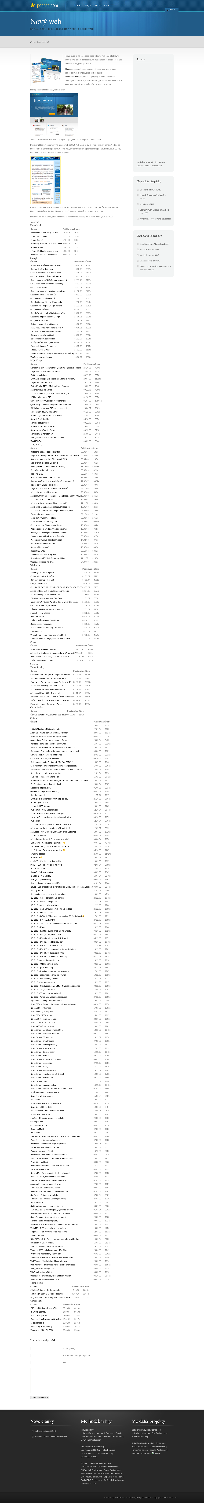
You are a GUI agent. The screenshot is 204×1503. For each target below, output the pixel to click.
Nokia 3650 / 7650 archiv (41, 1015)
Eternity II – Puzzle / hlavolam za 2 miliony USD (50, 682)
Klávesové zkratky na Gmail (42, 335)
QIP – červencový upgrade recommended (48, 401)
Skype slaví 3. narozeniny (41, 434)
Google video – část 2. (40, 309)
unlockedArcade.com (90, 1433)
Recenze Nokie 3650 (39, 1169)
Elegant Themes (144, 1497)
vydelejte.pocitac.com (141, 1433)
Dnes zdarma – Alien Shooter (43, 649)
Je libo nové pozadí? (39, 1315)
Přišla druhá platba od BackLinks (44, 620)
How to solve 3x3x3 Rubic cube (44, 485)
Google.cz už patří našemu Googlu (45, 317)
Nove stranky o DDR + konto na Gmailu (47, 1111)
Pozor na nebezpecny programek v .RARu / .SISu (51, 1158)
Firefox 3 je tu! (36, 240)
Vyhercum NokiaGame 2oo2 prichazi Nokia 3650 (51, 1257)
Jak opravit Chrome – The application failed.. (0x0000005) (55, 496)
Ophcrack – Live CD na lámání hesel (46, 525)
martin (142, 250)
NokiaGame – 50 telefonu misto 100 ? (46, 1030)
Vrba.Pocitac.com (139, 1437)
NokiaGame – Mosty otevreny (43, 1070)
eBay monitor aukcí (38, 584)
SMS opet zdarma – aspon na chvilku (46, 1206)
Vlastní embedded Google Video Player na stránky (52, 353)
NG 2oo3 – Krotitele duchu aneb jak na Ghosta (50, 931)
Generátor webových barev (42, 470)
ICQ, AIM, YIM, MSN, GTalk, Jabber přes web (49, 386)
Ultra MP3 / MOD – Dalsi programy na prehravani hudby (54, 1239)
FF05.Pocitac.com (88, 1473)
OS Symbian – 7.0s (38, 1125)
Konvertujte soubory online (42, 514)
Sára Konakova (146, 244)
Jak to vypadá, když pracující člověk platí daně (50, 828)
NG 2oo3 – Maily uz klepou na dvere (46, 935)
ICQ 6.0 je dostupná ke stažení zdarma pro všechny (52, 379)
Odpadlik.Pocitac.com (113, 1477)
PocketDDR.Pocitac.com (91, 1480)
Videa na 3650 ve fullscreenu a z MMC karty (49, 1250)
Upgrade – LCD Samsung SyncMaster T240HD (50, 1297)
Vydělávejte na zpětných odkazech (152, 162)
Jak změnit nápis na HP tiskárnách (45, 595)
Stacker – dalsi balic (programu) (44, 1221)
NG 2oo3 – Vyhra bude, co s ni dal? (45, 993)
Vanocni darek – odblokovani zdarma (46, 1246)
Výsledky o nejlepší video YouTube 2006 (48, 635)
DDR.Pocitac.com (88, 1467)
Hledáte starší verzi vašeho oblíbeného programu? (52, 481)
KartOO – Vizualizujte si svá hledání (45, 331)
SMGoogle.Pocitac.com (114, 1480)
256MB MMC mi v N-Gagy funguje (45, 729)
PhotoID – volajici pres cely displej (45, 1140)
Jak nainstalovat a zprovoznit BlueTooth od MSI (50, 824)
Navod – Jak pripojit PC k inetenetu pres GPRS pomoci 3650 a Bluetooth (61, 887)
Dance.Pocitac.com (112, 1470)
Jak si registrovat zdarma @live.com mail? (48, 503)
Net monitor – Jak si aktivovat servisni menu (49, 894)
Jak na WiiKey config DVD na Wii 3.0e (46, 686)
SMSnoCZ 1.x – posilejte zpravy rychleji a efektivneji (53, 1210)
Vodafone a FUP (147, 204)
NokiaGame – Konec (39, 1056)
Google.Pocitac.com (39, 320)
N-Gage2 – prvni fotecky (40, 879)
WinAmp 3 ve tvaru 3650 (41, 1272)
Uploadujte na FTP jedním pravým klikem (48, 558)
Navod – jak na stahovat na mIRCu (45, 883)
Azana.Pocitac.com (157, 1447)
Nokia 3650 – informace (40, 1008)
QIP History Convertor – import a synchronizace (50, 404)
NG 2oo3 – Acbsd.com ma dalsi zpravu (47, 898)
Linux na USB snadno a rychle (43, 522)
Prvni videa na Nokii (39, 1162)
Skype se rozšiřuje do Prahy (42, 430)
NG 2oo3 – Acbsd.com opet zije (44, 901)
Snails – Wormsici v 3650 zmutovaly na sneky (50, 1213)
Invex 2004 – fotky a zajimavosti (44, 810)
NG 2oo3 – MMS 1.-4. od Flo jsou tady (46, 942)
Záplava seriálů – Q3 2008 (41, 1330)
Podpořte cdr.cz (37, 617)
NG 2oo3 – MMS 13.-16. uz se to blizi (46, 946)
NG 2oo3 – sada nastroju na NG (44, 979)
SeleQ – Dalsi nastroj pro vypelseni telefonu (49, 1191)
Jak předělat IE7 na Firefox (42, 500)
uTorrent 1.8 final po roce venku (44, 251)
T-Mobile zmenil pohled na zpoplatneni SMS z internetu (54, 1224)
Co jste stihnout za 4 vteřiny (42, 576)
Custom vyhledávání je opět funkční (45, 273)
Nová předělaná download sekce (44, 1092)
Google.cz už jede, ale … (41, 788)
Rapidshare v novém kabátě (42, 544)
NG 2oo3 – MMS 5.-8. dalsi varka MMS (47, 953)
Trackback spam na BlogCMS (43, 555)
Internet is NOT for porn (40, 806)
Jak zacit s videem (38, 835)
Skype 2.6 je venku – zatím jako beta (46, 415)
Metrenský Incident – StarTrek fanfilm (46, 244)
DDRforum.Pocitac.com (113, 1437)
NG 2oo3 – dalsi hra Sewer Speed (45, 905)
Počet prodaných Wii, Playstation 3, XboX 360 (50, 700)
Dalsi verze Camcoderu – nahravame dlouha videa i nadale (56, 769)
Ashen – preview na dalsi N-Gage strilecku (48, 736)
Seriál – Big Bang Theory (41, 1326)
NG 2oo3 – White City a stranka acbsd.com (48, 997)
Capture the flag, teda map (41, 269)
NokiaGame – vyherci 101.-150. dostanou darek (51, 1089)
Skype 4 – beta (36, 247)
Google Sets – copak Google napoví (46, 306)
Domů (77, 5)
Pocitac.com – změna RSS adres (44, 1147)
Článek (33, 262)
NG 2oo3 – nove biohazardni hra (44, 960)
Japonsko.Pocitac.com (141, 1453)
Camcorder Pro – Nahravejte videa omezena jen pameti (54, 751)
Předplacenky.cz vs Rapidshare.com (46, 540)
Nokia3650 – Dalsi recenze (42, 1026)
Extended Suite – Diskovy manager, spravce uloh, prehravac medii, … (60, 780)
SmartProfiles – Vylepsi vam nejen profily (48, 1199)
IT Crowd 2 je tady (38, 1312)
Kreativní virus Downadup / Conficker (46, 1319)
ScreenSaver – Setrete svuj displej (45, 1188)
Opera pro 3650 (37, 1122)
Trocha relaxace (37, 1235)
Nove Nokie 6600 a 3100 (41, 1107)
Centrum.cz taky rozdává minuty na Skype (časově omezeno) (56, 368)
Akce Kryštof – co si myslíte (42, 573)
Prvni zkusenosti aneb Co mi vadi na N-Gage (49, 1166)
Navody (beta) (36, 890)
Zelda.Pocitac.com (153, 1430)
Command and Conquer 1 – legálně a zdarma (50, 675)
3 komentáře (86, 29)
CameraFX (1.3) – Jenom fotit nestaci (46, 755)
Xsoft (43, 29)
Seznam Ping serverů (39, 547)
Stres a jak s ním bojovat (40, 624)
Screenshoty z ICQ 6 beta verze (44, 412)
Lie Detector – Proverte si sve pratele (46, 850)
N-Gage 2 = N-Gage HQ (40, 876)
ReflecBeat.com (108, 1450)
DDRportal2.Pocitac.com (91, 1470)
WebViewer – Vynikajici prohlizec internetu (48, 1261)
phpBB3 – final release (40, 613)
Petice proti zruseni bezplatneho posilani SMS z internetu (55, 1136)
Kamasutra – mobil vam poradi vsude (46, 843)
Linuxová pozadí (37, 854)
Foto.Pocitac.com (159, 1433)
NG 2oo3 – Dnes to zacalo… (42, 912)
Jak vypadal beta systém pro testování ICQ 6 (49, 393)
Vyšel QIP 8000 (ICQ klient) (42, 660)
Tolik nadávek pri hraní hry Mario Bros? (47, 628)
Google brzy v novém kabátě (42, 298)
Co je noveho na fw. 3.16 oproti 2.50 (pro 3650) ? (51, 762)
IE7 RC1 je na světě (39, 802)
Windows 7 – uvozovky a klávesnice (155, 219)
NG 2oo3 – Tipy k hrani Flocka (43, 990)
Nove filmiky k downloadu (41, 1096)
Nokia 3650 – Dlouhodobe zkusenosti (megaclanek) (53, 1004)
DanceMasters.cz (104, 1453)
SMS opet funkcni (38, 1202)
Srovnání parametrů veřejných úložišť (51, 1437)
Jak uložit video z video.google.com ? (46, 328)
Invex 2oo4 (35, 821)
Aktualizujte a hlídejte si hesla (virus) (46, 265)
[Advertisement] (149, 113)
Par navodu (35, 1133)
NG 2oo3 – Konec (38, 927)
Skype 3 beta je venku (40, 423)
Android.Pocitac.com (157, 1443)
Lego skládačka (37, 1323)
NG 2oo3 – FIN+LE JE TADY (42, 920)
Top (74, 29)
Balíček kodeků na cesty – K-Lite (44, 233)
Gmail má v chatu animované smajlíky (46, 284)
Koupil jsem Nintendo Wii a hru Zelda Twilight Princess (54, 602)
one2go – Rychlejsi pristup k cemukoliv (47, 1118)
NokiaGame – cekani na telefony (44, 1034)
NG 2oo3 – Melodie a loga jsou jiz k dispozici (49, 938)
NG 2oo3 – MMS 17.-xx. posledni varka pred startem (53, 949)
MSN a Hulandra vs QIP (40, 397)
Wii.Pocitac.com (89, 1483)
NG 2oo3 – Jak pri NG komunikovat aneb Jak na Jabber (54, 924)
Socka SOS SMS (37, 551)
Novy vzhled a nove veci (40, 1114)
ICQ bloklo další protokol (41, 382)
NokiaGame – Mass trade (41, 1063)
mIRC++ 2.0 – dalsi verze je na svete (46, 865)
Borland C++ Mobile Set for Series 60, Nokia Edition (52, 747)
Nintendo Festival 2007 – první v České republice (51, 697)
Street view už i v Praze (40, 350)
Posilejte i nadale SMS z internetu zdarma (48, 1155)
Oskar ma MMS (37, 1129)
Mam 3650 (35, 857)
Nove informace (37, 1100)
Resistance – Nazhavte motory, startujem (48, 1180)
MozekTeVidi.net (37, 868)
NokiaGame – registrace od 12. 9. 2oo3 (47, 1074)
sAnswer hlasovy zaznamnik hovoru (46, 1184)
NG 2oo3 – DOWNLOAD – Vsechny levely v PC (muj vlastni (56, 916)
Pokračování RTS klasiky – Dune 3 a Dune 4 (49, 657)
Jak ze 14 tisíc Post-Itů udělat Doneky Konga (49, 591)
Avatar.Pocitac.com (140, 1447)
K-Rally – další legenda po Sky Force (46, 598)
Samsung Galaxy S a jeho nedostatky (46, 1294)
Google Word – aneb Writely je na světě (47, 313)
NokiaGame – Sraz (38, 1081)
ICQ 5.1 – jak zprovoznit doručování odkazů (49, 488)
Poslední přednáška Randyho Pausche (47, 536)
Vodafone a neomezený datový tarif (45, 1254)
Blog (88, 5)
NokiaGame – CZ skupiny (41, 1037)
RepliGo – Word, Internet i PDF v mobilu (47, 1177)
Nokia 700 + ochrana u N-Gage (44, 1019)
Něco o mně (102, 5)
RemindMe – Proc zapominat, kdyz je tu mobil (50, 1173)
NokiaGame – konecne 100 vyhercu (46, 1059)
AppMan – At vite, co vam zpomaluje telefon (49, 733)
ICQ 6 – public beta (38, 375)
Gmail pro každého (38, 287)
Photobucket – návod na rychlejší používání (49, 529)
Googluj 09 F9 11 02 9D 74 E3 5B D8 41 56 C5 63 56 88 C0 (56, 587)
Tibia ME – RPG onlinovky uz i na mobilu (48, 1228)
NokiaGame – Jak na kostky (42, 1052)
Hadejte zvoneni (37, 795)
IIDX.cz (97, 1450)
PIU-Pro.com (95, 1437)
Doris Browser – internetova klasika (45, 773)
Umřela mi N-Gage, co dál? (42, 1243)
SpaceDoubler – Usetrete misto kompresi (48, 1217)
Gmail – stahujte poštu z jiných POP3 (46, 276)
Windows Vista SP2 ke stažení (43, 255)
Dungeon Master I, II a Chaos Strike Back (48, 678)
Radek (143, 266)
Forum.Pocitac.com (140, 1450)
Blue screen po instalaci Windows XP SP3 (48, 459)
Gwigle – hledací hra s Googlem (44, 324)
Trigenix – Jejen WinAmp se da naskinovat (48, 1232)
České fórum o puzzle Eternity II (44, 463)
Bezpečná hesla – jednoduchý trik (45, 452)
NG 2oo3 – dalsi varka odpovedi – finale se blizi (51, 909)
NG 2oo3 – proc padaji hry (41, 968)
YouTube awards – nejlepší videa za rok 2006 (50, 639)
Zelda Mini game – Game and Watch (46, 704)
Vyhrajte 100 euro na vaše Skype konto (47, 437)
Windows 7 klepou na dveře (42, 562)
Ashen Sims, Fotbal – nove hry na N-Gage (48, 740)
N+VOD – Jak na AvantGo (41, 872)
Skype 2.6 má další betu (40, 419)
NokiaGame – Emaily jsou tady (43, 1045)
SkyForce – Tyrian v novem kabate (45, 1195)
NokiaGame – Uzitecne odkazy (43, 1085)
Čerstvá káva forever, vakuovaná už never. (48, 715)
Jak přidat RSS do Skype (41, 390)
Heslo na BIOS (36, 474)
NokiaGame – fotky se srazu (42, 1048)
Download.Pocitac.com (91, 1440)
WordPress (119, 1497)
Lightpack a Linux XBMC (150, 190)
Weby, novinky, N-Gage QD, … (43, 1268)
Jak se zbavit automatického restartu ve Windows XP (53, 653)
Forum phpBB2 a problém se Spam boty (47, 466)
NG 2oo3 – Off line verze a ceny (44, 964)
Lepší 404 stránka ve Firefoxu (43, 518)
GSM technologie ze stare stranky (44, 791)
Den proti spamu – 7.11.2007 (42, 580)
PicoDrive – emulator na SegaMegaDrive (48, 1144)
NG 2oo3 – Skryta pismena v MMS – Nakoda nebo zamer (55, 986)
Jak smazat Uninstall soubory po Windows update (51, 511)
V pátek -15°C (36, 631)
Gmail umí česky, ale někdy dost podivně (48, 291)
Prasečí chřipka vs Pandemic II (43, 346)
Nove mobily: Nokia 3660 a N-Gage (45, 1103)
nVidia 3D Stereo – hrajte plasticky (45, 1290)
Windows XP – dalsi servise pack (44, 1279)
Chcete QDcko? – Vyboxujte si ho (44, 758)
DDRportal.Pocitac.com (108, 1467)
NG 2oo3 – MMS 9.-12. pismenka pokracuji (49, 957)
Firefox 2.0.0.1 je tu (38, 236)
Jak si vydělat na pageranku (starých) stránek (49, 507)
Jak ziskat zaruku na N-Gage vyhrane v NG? (49, 839)
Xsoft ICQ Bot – (37, 441)
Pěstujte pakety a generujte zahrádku (46, 609)
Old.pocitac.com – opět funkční (43, 606)
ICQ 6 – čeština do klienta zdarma (45, 371)
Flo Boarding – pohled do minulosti (45, 784)
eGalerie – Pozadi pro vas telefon (44, 777)
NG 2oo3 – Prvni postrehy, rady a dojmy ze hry (50, 971)
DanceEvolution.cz (89, 1457)
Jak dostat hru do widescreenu (43, 492)
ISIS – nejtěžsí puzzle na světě (43, 1308)
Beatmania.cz (87, 1450)
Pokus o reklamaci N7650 (41, 1151)
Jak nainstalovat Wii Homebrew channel (47, 689)
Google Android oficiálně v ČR (43, 295)
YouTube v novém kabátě (41, 357)
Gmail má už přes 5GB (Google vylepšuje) (48, 280)
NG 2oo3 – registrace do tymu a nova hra (48, 975)
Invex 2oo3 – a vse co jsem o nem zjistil (47, 813)
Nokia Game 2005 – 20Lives (42, 1023)
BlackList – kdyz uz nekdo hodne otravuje (48, 744)
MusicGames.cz (107, 1433)
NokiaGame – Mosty (39, 1067)
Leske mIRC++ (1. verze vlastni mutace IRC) (49, 846)
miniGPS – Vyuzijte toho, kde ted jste (46, 861)
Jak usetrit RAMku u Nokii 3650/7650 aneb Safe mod (53, 832)
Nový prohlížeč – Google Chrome (44, 342)
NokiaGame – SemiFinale (41, 1078)
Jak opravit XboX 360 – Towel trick (45, 693)
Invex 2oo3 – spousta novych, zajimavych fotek (50, 817)
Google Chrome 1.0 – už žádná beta (46, 302)
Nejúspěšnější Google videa (42, 339)
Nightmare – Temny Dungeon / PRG (46, 1001)
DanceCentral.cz (88, 1453)
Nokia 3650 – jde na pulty (41, 1012)
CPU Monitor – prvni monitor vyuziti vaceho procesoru (53, 766)
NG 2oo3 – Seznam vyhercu (42, 982)
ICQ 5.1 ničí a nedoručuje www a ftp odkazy (49, 799)
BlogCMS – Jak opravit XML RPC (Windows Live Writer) (54, 455)
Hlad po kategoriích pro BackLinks (45, 477)
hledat (172, 10)
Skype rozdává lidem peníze (42, 426)
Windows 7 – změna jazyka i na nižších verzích (50, 1276)
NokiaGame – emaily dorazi (42, 1041)
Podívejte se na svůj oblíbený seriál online (48, 533)
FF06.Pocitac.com (105, 1473)
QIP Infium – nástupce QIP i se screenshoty (49, 408)
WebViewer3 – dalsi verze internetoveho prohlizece (52, 1265)
